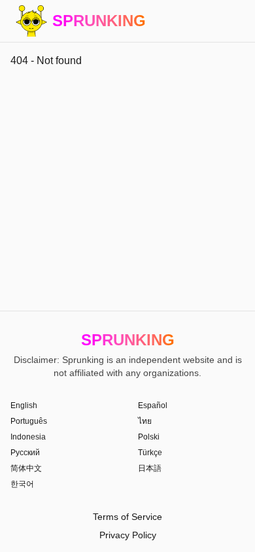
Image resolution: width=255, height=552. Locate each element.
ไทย (145, 421)
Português (28, 421)
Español (152, 405)
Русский (25, 452)
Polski (149, 436)
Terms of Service (127, 516)
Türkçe (150, 452)
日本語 (150, 468)
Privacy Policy (127, 535)
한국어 (22, 484)
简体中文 (26, 468)
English (23, 405)
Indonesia (28, 436)
